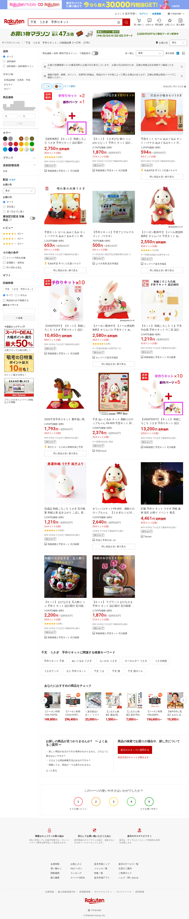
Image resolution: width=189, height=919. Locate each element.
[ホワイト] (16, 138)
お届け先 (7, 184)
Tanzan (148, 536)
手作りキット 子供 (54, 660)
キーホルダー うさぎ (136, 660)
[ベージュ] (26, 138)
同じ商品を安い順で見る (162, 176)
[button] (176, 14)
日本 (5, 171)
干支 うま (99, 671)
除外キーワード (10, 305)
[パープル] (16, 149)
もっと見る (51, 770)
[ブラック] (5, 138)
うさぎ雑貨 (161, 660)
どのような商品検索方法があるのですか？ (70, 760)
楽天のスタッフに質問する (135, 750)
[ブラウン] (21, 138)
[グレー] (10, 138)
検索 (20, 123)
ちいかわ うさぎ (108, 660)
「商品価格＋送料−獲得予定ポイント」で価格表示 (65, 53)
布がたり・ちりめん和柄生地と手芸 (65, 447)
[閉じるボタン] (181, 66)
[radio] (4, 56)
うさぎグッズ (51, 671)
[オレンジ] (21, 144)
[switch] (32, 218)
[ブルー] (5, 149)
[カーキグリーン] (32, 138)
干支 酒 (116, 671)
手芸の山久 (101, 451)
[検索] (126, 22)
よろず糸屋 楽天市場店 (107, 263)
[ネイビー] (10, 149)
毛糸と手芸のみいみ (106, 540)
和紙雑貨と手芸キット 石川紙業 (63, 171)
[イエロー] (26, 144)
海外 (13, 179)
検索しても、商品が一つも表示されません (70, 765)
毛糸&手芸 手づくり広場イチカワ (160, 170)
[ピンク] (5, 144)
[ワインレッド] (10, 144)
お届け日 (7, 197)
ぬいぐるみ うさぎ (82, 660)
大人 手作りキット (76, 671)
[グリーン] (32, 144)
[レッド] (16, 144)
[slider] (3, 110)
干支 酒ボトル (135, 671)
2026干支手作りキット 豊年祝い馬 (64, 419)
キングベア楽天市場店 (155, 264)
